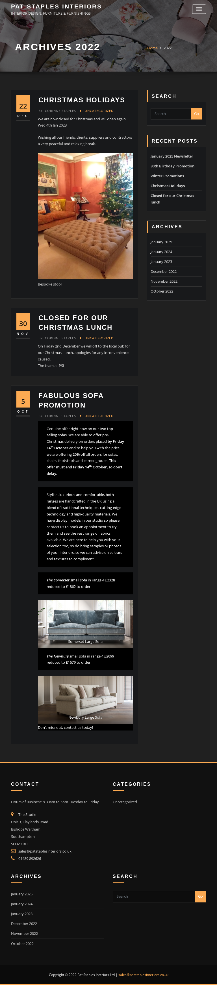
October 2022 (162, 291)
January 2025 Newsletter (172, 156)
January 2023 (161, 261)
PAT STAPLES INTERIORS (56, 6)
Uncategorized (99, 111)
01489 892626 (29, 858)
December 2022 (164, 271)
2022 (168, 47)
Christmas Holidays (81, 100)
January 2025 (161, 241)
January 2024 (161, 251)
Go (196, 113)
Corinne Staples (57, 111)
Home (152, 47)
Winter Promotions (167, 175)
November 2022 (164, 281)
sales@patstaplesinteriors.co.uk (44, 851)
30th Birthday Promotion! (173, 166)
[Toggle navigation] (199, 9)
